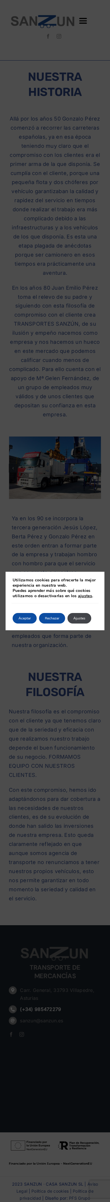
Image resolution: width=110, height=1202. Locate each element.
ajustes (85, 596)
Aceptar (24, 618)
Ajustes (79, 618)
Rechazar (52, 618)
